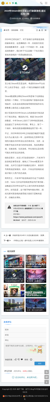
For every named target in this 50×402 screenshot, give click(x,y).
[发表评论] (47, 377)
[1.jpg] (25, 69)
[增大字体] (42, 30)
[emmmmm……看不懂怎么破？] (19, 359)
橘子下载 (20, 389)
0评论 (26, 18)
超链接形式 (29, 208)
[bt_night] (46, 372)
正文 (22, 30)
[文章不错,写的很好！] (16, 359)
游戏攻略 (14, 30)
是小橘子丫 (36, 205)
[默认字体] (40, 30)
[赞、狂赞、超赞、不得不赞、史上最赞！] (22, 359)
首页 (7, 30)
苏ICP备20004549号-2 (13, 396)
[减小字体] (37, 30)
